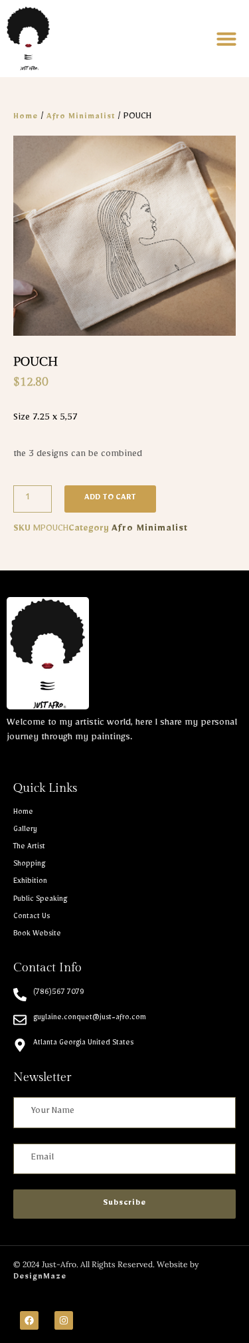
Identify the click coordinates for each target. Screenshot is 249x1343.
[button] (226, 39)
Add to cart (110, 498)
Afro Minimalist (80, 117)
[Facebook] (29, 1320)
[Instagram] (63, 1320)
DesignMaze (39, 1277)
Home (25, 117)
